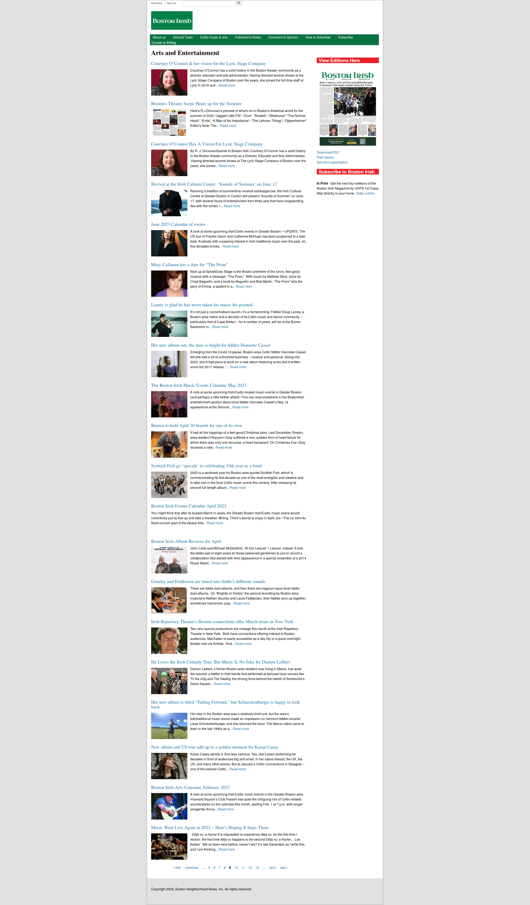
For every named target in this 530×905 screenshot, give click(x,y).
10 (236, 867)
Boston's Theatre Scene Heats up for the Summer (196, 103)
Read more (227, 85)
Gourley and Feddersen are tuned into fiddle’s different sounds (208, 581)
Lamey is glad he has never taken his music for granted (201, 304)
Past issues (325, 157)
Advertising (156, 3)
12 (250, 867)
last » (284, 867)
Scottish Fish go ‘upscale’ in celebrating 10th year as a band (206, 465)
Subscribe (345, 37)
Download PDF (328, 152)
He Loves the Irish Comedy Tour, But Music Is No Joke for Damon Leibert (220, 662)
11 (243, 867)
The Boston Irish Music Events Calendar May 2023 (198, 385)
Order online (365, 193)
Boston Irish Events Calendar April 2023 (188, 505)
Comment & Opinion (283, 37)
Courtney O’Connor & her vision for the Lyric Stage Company (208, 63)
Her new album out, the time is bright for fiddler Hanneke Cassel (210, 345)
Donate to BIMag (164, 42)
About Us (171, 3)
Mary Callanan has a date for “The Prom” (189, 264)
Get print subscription (332, 162)
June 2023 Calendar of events (178, 224)
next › (273, 867)
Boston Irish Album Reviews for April (186, 541)
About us (159, 37)
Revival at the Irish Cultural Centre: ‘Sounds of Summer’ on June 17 (214, 184)
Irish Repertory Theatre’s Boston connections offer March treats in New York (222, 621)
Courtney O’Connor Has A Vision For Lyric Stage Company (207, 144)
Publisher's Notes (248, 37)
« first (177, 867)
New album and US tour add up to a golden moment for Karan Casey (214, 747)
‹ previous (191, 867)
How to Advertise (318, 37)
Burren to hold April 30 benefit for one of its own (196, 425)
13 (257, 867)
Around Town (183, 37)
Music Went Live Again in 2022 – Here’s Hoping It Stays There (210, 827)
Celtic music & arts (214, 37)
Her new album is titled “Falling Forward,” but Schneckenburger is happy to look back (225, 704)
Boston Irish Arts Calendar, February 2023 (190, 787)
